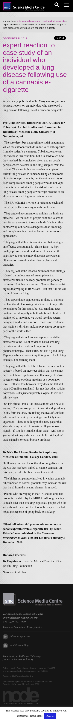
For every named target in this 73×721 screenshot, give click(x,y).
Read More (36, 716)
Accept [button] (50, 715)
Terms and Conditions (14, 627)
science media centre (28, 21)
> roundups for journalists (52, 21)
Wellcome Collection (30, 656)
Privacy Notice (34, 627)
